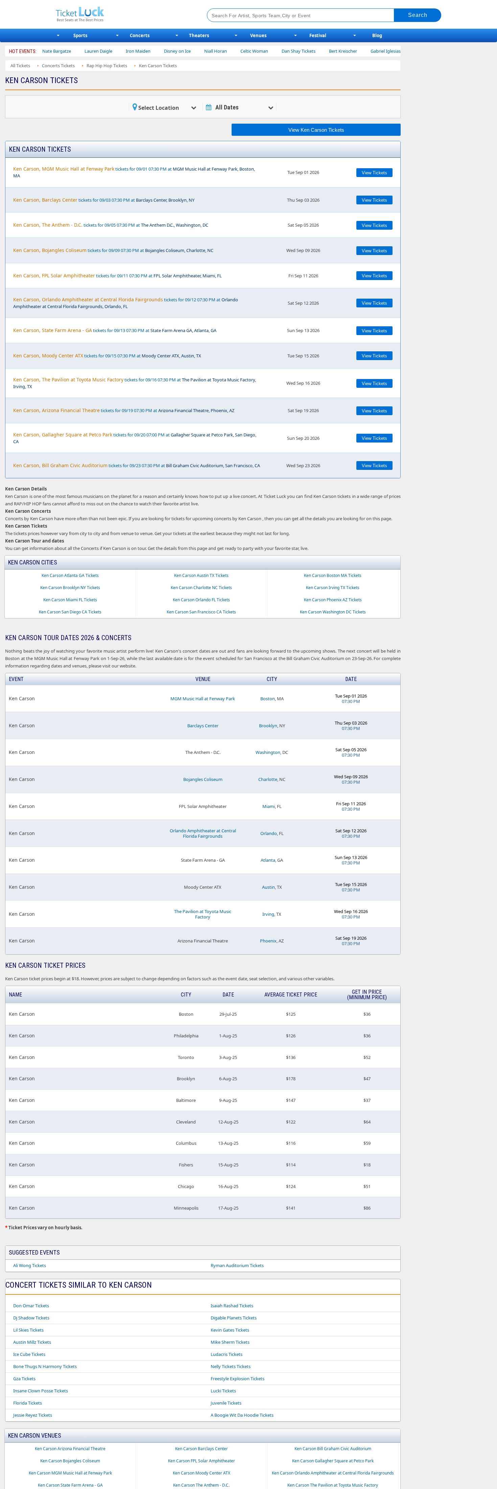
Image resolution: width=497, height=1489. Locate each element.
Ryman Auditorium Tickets (237, 1265)
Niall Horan (188, 51)
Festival (317, 35)
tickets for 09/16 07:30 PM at (134, 382)
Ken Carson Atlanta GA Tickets (70, 575)
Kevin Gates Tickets (230, 1330)
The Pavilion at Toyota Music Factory (202, 914)
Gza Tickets (24, 1379)
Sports (80, 35)
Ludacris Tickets (226, 1354)
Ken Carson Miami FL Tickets (70, 600)
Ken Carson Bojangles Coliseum (70, 1461)
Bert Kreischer (316, 51)
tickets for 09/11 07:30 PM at (117, 275)
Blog (377, 35)
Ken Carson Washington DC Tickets (333, 612)
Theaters (199, 35)
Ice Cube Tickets (29, 1354)
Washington (268, 752)
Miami (268, 806)
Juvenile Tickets (226, 1403)
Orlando (268, 833)
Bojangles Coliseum (202, 779)
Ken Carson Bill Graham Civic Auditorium (332, 1449)
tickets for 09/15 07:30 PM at (107, 355)
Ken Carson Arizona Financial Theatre (70, 1449)
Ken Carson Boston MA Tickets (332, 575)
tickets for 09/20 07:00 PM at (134, 438)
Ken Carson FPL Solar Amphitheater (201, 1461)
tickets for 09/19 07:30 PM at (123, 410)
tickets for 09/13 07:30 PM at (114, 330)
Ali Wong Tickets (29, 1265)
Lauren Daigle (71, 51)
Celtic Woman (227, 51)
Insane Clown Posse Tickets (40, 1391)
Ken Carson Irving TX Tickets (332, 587)
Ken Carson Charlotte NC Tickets (201, 587)
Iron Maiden (111, 51)
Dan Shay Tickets (271, 51)
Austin (268, 887)
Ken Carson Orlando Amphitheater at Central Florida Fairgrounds (333, 1473)
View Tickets (374, 172)
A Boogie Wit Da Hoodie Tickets (242, 1415)
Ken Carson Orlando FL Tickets (201, 600)
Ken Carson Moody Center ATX (201, 1473)
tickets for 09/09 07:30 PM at (113, 250)
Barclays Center (202, 726)
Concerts (139, 35)
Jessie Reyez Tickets (32, 1415)
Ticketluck (123, 14)
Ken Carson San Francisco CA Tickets (201, 612)
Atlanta (268, 860)
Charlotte (267, 779)
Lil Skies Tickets (28, 1330)
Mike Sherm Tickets (230, 1342)
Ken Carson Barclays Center (201, 1449)
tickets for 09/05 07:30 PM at (110, 225)
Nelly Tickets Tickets (231, 1366)
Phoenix (268, 941)
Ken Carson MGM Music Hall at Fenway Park (70, 1473)
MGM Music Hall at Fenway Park (202, 699)
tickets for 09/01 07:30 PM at (134, 172)
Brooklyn (268, 726)
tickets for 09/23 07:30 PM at (136, 465)
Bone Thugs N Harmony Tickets (45, 1366)
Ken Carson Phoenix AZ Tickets (333, 600)
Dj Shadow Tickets (31, 1318)
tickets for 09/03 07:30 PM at (103, 200)
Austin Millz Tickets (32, 1342)
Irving (268, 914)
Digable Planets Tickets (234, 1318)
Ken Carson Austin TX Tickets (201, 575)
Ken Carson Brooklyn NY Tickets (70, 587)
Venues (258, 35)
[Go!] (417, 15)
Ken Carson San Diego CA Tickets (70, 612)
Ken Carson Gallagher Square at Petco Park (333, 1461)
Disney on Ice (150, 51)
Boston (267, 699)
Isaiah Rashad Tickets (232, 1306)
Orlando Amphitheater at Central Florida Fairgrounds (203, 833)
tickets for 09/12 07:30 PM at (125, 302)
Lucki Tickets (223, 1391)
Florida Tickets (27, 1403)
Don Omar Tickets (31, 1306)
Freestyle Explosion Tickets (237, 1379)
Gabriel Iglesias (359, 51)
